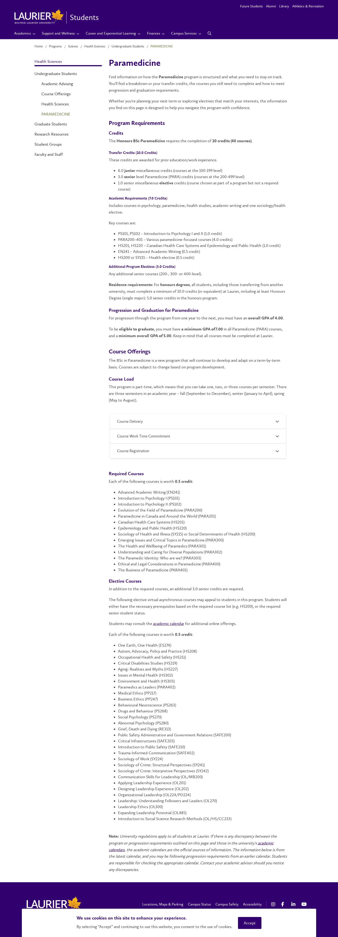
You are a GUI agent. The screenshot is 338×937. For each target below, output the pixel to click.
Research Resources (51, 134)
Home (38, 46)
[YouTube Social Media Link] (304, 904)
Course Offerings (56, 93)
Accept (250, 922)
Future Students (251, 6)
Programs (55, 46)
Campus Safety (226, 904)
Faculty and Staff (48, 154)
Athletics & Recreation (308, 6)
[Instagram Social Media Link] (274, 904)
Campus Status (199, 904)
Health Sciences (94, 46)
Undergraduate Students (128, 46)
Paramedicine (55, 114)
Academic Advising (57, 83)
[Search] (209, 33)
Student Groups (48, 144)
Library (284, 6)
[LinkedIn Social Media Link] (294, 904)
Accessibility (252, 904)
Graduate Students (50, 124)
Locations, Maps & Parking (162, 904)
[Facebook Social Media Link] (284, 904)
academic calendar (168, 623)
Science (73, 46)
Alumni (271, 6)
